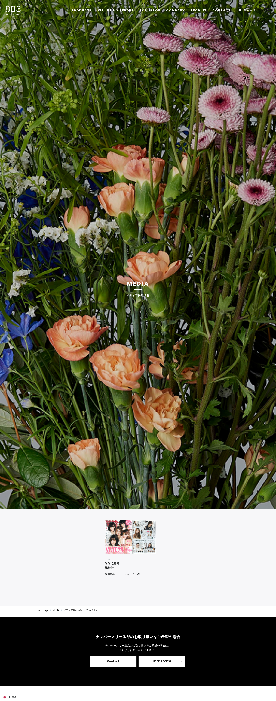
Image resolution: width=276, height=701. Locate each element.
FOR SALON (150, 10)
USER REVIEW (162, 661)
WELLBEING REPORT (116, 10)
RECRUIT (199, 10)
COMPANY (175, 10)
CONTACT (221, 10)
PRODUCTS (82, 10)
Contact (113, 661)
